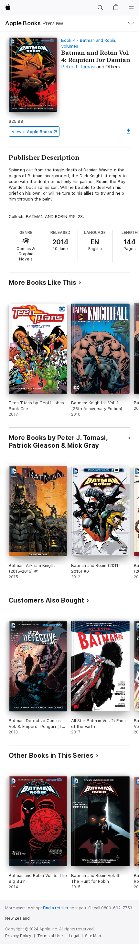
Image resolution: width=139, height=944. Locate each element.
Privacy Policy (18, 936)
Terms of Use (50, 936)
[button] (100, 8)
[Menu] (131, 8)
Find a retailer (56, 908)
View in (32, 131)
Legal (74, 936)
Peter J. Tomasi (78, 67)
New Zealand (17, 918)
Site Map (93, 936)
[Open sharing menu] (128, 131)
